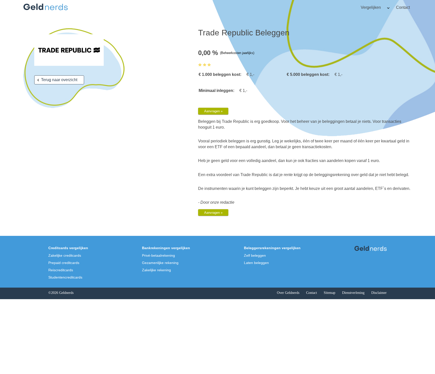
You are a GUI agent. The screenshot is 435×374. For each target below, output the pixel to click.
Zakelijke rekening (156, 270)
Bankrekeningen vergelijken (166, 248)
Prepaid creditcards (63, 263)
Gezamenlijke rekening (160, 263)
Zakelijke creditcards (64, 255)
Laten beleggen (256, 263)
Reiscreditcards (60, 270)
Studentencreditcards (65, 277)
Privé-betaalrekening (158, 255)
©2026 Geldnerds (61, 293)
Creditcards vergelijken (68, 248)
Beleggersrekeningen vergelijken (272, 248)
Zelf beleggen (255, 255)
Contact (403, 7)
